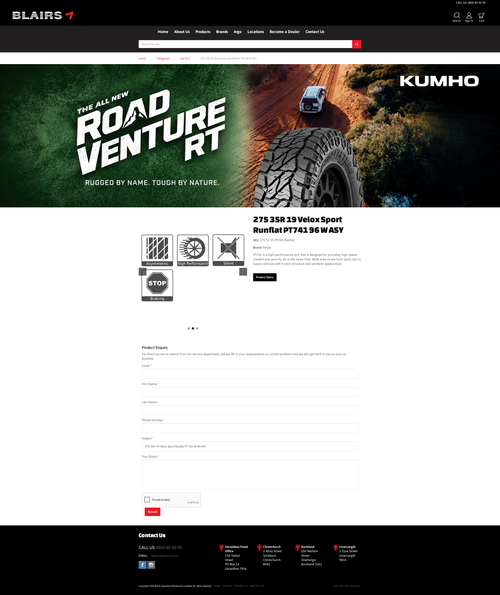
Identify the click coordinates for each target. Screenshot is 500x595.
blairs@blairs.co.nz (164, 555)
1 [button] (189, 328)
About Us (182, 31)
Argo (238, 31)
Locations (255, 31)
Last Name (150, 402)
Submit (152, 511)
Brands (222, 31)
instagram (151, 565)
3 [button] (197, 328)
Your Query (150, 456)
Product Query (265, 277)
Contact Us (314, 31)
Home (163, 31)
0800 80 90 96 (169, 547)
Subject (148, 438)
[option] (193, 268)
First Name (150, 384)
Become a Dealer (285, 31)
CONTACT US (241, 586)
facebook (142, 565)
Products (203, 31)
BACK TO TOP (257, 586)
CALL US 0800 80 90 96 (471, 2)
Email (147, 365)
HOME (217, 586)
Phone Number (153, 420)
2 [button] (193, 328)
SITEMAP (227, 586)
